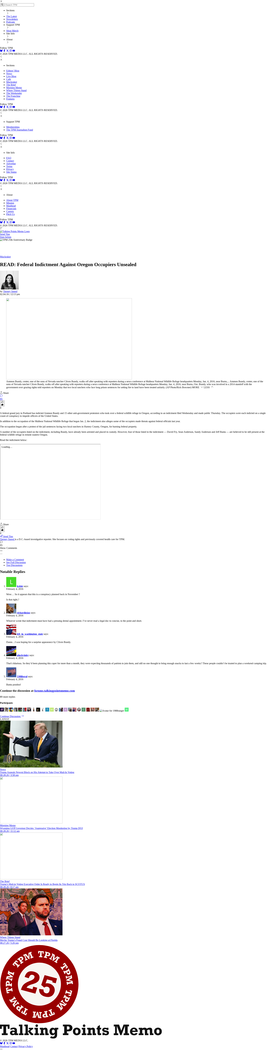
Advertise (11, 163)
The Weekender (14, 93)
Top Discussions (14, 565)
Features (10, 99)
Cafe (8, 79)
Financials (11, 208)
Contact (10, 160)
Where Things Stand (16, 90)
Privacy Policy (25, 1046)
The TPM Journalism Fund (19, 129)
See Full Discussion (16, 562)
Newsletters (12, 19)
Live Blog (11, 76)
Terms (9, 166)
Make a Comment (15, 559)
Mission (10, 203)
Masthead (11, 205)
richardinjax (23, 612)
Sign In (3, 237)
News (9, 73)
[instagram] (10, 51)
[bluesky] (1, 51)
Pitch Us (10, 214)
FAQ (8, 158)
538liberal (22, 676)
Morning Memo (14, 87)
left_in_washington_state (30, 634)
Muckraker (11, 82)
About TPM (12, 200)
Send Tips (5, 234)
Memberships (13, 127)
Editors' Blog (12, 70)
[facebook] (4, 51)
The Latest (11, 16)
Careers (10, 211)
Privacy (10, 169)
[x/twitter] (7, 51)
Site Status (11, 172)
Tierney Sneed (10, 291)
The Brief (11, 84)
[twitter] (7, 1043)
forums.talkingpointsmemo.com (54, 690)
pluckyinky (23, 655)
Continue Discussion (10, 716)
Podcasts (10, 22)
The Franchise (13, 96)
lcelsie (20, 586)
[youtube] (13, 51)
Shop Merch (12, 30)
